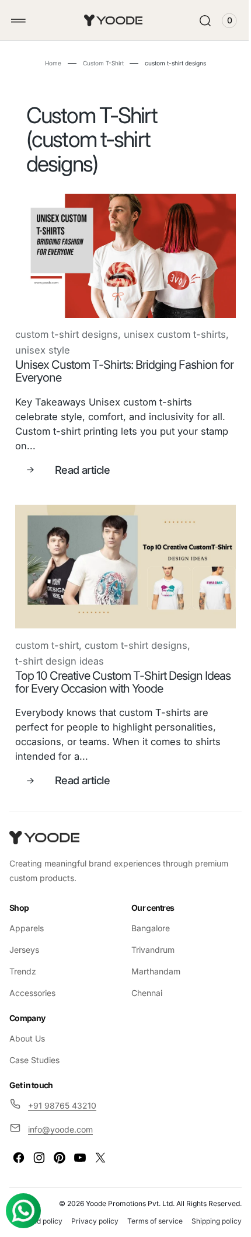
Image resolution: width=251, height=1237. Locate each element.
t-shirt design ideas (59, 651)
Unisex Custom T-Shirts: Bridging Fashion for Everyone (116, 366)
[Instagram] (39, 1147)
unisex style (150, 345)
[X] (100, 1147)
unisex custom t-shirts (66, 345)
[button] (18, 21)
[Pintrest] (59, 1147)
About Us (27, 1029)
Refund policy (90, 1211)
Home (49, 63)
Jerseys (24, 940)
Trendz (22, 961)
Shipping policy (208, 1224)
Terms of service (205, 1211)
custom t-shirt (47, 635)
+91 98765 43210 (62, 1095)
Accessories (32, 983)
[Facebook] (18, 1147)
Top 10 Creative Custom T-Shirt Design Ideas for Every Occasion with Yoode (109, 672)
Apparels (26, 918)
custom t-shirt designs (66, 330)
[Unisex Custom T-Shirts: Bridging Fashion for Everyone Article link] (121, 253)
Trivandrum (148, 940)
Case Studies (34, 1050)
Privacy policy (145, 1211)
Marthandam (151, 961)
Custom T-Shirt (98, 63)
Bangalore (146, 918)
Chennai (142, 983)
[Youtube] (80, 1147)
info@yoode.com (60, 1119)
